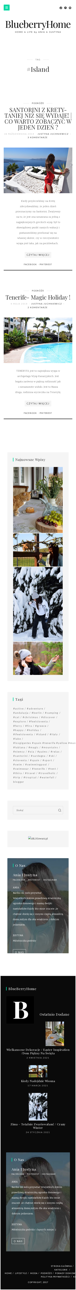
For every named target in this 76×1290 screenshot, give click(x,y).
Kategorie (61, 1269)
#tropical (30, 777)
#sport (47, 760)
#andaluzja (21, 712)
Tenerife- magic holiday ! (38, 297)
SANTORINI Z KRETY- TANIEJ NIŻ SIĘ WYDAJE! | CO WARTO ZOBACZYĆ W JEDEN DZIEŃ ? (38, 118)
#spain (34, 760)
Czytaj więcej (38, 254)
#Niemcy (19, 751)
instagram (50, 880)
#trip (16, 777)
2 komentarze (37, 307)
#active (18, 708)
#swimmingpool (36, 764)
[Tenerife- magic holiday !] (38, 340)
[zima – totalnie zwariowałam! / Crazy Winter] (38, 604)
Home (8, 1273)
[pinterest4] (65, 8)
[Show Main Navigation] (7, 7)
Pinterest (46, 264)
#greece (40, 725)
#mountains (50, 747)
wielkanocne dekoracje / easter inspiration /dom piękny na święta (38, 1051)
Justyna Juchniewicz (53, 134)
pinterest (34, 880)
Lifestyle (21, 1273)
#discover (48, 717)
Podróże (38, 103)
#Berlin (37, 712)
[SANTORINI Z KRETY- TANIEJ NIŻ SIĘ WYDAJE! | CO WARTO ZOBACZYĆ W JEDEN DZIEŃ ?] (38, 170)
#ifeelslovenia (23, 734)
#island (41, 734)
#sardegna (38, 755)
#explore (19, 721)
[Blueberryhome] (38, 27)
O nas (19, 952)
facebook (19, 880)
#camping (51, 712)
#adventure (35, 708)
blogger (18, 781)
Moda (33, 1273)
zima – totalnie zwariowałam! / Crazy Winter (38, 1126)
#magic (34, 747)
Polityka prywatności (55, 1276)
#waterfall (47, 777)
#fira (28, 725)
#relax (55, 751)
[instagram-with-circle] (70, 8)
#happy (18, 730)
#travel (30, 773)
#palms (42, 751)
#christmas (30, 717)
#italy (54, 734)
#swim (17, 764)
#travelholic (47, 773)
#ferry (17, 725)
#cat (16, 717)
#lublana (19, 747)
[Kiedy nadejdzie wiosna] (38, 550)
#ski (52, 755)
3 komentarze (37, 137)
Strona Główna (61, 1266)
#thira (17, 773)
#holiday (33, 730)
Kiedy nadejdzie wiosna (38, 1081)
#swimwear (21, 768)
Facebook (30, 264)
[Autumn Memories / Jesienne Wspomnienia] (38, 658)
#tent (52, 768)
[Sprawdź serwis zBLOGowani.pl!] (38, 839)
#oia (31, 751)
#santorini (20, 755)
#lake (17, 738)
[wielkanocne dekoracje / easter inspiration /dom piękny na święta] (38, 500)
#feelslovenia (38, 721)
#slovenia (20, 760)
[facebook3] (60, 8)
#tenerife (38, 768)
